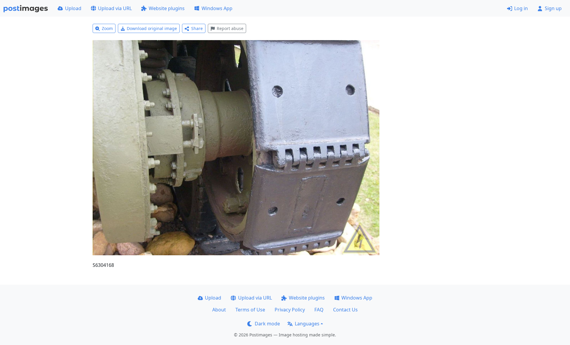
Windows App (217, 8)
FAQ (319, 309)
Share (197, 28)
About (219, 309)
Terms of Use (250, 309)
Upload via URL (115, 8)
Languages (307, 323)
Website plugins (167, 8)
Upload (73, 8)
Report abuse (230, 28)
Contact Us (345, 309)
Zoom (107, 28)
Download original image (152, 28)
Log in (521, 8)
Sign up (553, 8)
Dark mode (267, 323)
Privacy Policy (290, 309)
